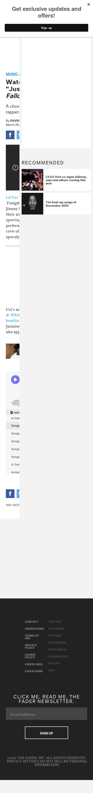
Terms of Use (32, 636)
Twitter (54, 621)
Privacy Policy (31, 645)
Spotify (54, 663)
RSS (51, 670)
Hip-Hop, (13, 504)
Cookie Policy (30, 655)
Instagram (57, 642)
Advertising (34, 628)
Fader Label (34, 664)
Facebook (56, 628)
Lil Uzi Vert (16, 197)
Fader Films (34, 670)
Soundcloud (58, 656)
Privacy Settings (23, 761)
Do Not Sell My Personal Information (60, 763)
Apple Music (57, 649)
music (12, 73)
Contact (31, 621)
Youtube (55, 635)
